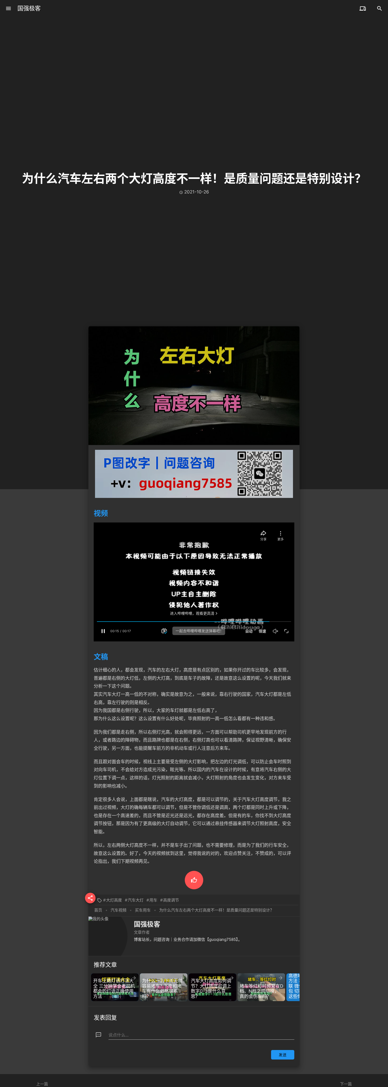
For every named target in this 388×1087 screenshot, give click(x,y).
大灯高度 (114, 900)
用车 (153, 900)
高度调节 (171, 900)
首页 (98, 910)
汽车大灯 (136, 900)
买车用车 (143, 910)
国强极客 (29, 8)
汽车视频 (118, 910)
